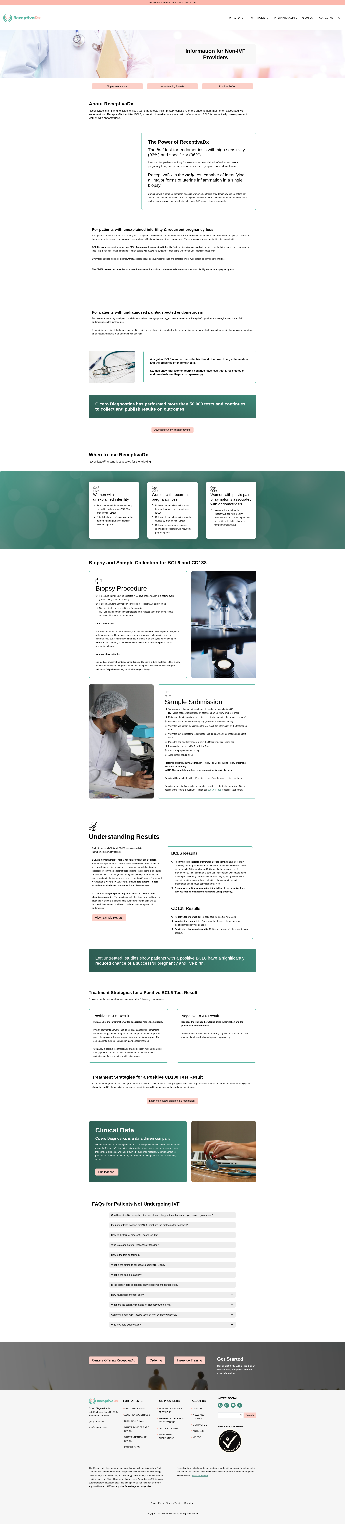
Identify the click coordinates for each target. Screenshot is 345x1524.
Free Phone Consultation (184, 2)
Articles (198, 1431)
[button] (237, 18)
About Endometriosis (137, 1415)
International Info (285, 18)
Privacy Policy (157, 1503)
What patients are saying (135, 1439)
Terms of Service (200, 1475)
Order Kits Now (168, 1428)
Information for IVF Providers (171, 1410)
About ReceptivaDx (136, 1409)
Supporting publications (167, 1436)
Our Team (198, 1409)
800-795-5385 (214, 790)
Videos (197, 1437)
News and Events (199, 1417)
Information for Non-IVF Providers (172, 1420)
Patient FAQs (132, 1447)
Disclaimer (189, 1503)
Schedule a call (134, 1421)
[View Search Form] (339, 17)
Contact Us (326, 18)
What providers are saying (136, 1429)
